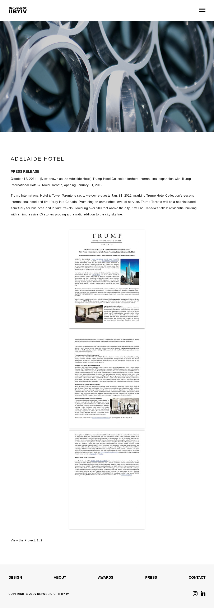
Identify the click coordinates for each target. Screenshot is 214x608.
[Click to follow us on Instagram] (195, 594)
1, (38, 540)
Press (151, 578)
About (60, 578)
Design (15, 578)
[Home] (18, 16)
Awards (105, 578)
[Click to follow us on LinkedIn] (203, 594)
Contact (197, 578)
